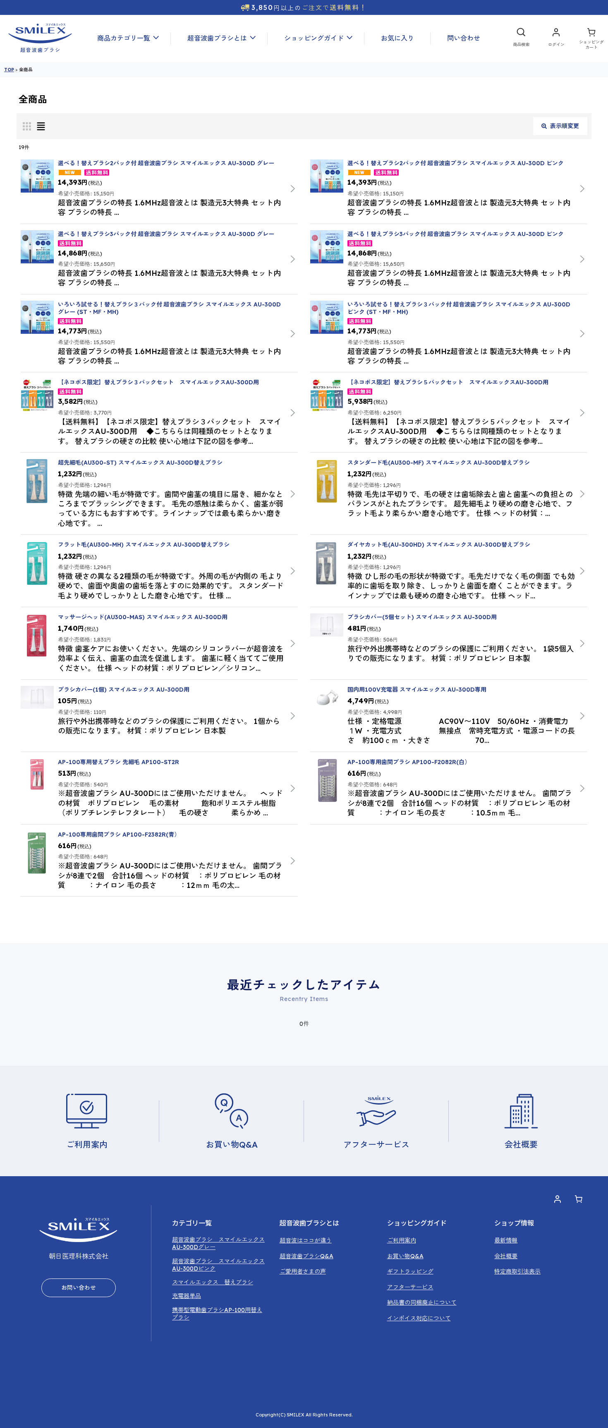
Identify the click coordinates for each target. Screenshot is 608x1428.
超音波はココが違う (306, 1240)
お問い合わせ (78, 1287)
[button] (126, 38)
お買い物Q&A (405, 1256)
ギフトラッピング (410, 1271)
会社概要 (505, 1256)
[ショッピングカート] (591, 38)
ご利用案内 (401, 1240)
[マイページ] (556, 38)
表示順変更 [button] (564, 126)
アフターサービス (410, 1287)
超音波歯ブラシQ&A (306, 1256)
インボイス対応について (419, 1318)
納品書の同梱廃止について (422, 1302)
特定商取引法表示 (517, 1271)
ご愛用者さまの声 (303, 1271)
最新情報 (505, 1240)
